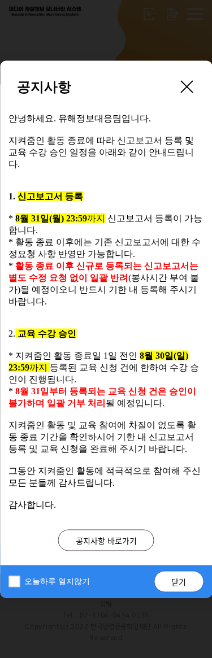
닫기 (178, 581)
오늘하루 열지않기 (57, 581)
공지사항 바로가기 (106, 540)
